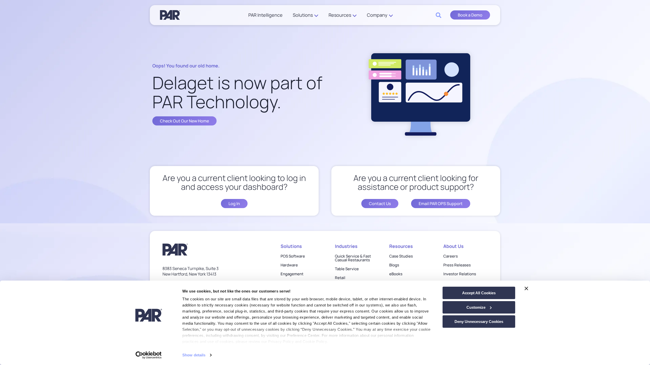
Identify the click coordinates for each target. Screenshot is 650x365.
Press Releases (457, 265)
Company (377, 15)
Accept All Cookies (479, 293)
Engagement (292, 274)
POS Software (293, 256)
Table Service (347, 269)
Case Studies (401, 256)
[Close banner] (526, 288)
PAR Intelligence (265, 15)
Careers (450, 256)
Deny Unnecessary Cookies (478, 321)
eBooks (395, 274)
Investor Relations (459, 274)
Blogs (394, 265)
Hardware (289, 265)
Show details (193, 355)
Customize (475, 307)
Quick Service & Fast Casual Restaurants (353, 258)
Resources (340, 15)
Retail (340, 278)
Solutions (303, 15)
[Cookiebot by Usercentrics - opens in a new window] (148, 355)
